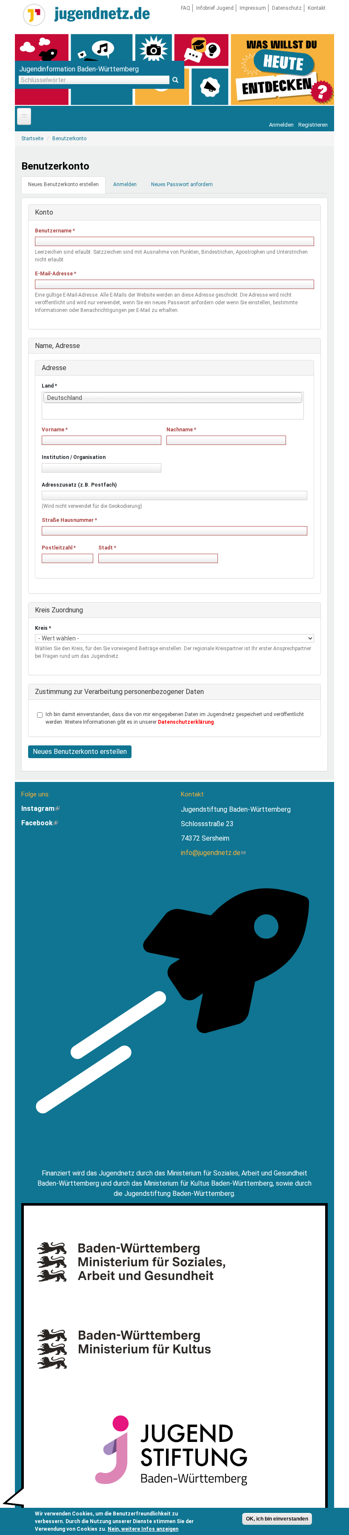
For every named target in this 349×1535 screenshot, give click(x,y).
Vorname (55, 430)
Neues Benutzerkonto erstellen (67, 187)
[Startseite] (34, 15)
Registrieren (313, 125)
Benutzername (55, 231)
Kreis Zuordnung (59, 610)
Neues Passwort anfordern (182, 184)
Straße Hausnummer (69, 520)
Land (49, 386)
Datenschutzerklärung (186, 722)
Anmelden (281, 125)
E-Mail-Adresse (55, 274)
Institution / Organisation (74, 457)
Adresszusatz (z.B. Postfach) (79, 485)
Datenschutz (287, 8)
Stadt (107, 548)
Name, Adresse (57, 346)
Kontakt (317, 8)
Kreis (43, 628)
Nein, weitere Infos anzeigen (143, 1529)
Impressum (253, 8)
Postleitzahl (59, 548)
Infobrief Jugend (215, 8)
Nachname (181, 430)
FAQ (185, 8)
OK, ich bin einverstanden (277, 1519)
